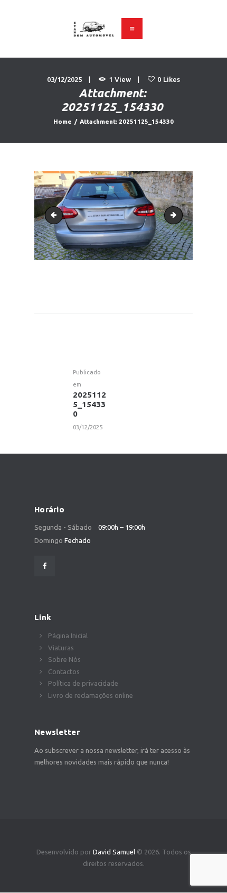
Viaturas (61, 647)
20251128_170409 (56, 215)
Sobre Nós (64, 659)
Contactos (64, 671)
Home (62, 121)
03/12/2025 (64, 79)
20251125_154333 (179, 215)
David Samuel (115, 851)
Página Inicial (68, 635)
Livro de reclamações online (90, 695)
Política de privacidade (83, 683)
